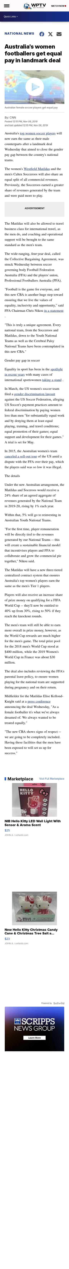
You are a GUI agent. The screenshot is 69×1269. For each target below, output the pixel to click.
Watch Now (58, 6)
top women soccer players (38, 133)
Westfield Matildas (37, 168)
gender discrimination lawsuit (34, 394)
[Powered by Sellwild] (58, 1003)
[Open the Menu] (6, 6)
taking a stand (52, 379)
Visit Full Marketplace (51, 778)
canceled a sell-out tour (21, 456)
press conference (39, 701)
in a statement (53, 310)
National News (19, 33)
